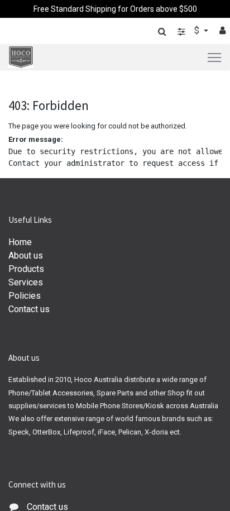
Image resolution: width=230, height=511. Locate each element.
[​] (181, 31)
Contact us (29, 309)
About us (25, 255)
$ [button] (198, 30)
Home (20, 242)
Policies (24, 295)
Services (25, 282)
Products (26, 269)
